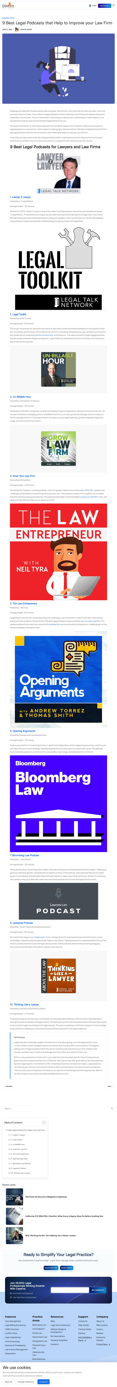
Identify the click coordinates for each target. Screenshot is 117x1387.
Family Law (37, 1333)
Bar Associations (58, 1336)
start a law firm (94, 621)
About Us (100, 1321)
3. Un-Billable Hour (18, 1144)
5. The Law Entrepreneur (20, 1154)
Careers (99, 1329)
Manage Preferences (26, 1382)
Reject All (8, 1382)
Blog (53, 1321)
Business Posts (8, 18)
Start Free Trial (51, 1268)
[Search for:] (17, 1108)
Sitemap (81, 1333)
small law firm (54, 624)
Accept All (43, 1382)
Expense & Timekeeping (15, 1345)
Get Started (104, 6)
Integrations (10, 1353)
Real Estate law (38, 1359)
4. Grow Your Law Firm (19, 1149)
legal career (40, 937)
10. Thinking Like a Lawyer (20, 1173)
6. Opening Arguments (19, 1159)
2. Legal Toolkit (16, 1140)
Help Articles (83, 1325)
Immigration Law (39, 1341)
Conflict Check (11, 1333)
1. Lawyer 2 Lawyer (18, 1135)
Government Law (39, 1337)
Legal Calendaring (13, 1337)
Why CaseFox (102, 1325)
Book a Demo (66, 1268)
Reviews (99, 1333)
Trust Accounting (12, 1341)
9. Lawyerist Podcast (18, 1168)
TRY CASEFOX (97, 1290)
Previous (9, 1086)
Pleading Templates (59, 1340)
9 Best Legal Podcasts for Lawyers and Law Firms (26, 1130)
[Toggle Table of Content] (43, 1122)
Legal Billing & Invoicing (15, 1325)
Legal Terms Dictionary (60, 1325)
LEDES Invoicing (12, 1329)
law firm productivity (44, 335)
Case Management (13, 1321)
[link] (23, 29)
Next (109, 1086)
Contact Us (82, 1321)
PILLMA (89, 490)
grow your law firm (90, 497)
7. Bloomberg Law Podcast (21, 1163)
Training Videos (84, 1329)
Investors (55, 1344)
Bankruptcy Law (39, 1325)
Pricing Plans (103, 1344)
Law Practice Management (16, 1349)
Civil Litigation (38, 1329)
